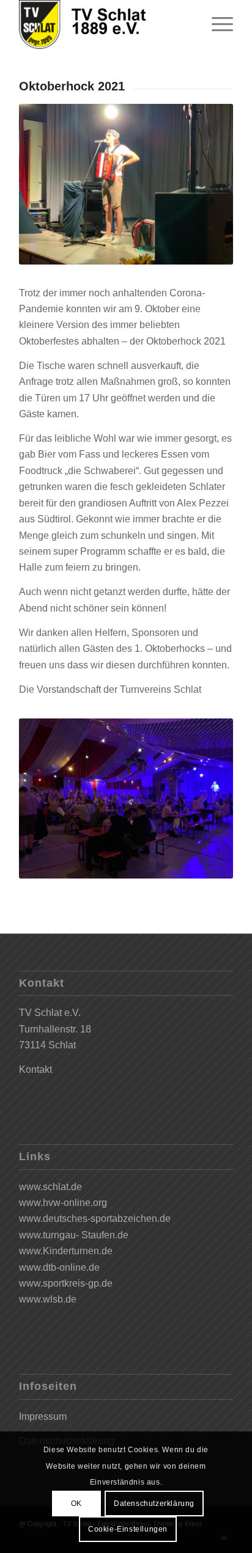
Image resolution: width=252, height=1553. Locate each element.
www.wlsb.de (47, 1299)
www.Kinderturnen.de (66, 1251)
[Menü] (216, 24)
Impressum (43, 1416)
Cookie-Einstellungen (128, 1529)
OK (76, 1503)
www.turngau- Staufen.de (73, 1235)
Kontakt (35, 1069)
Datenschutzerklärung (154, 1503)
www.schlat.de (50, 1187)
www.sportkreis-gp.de (66, 1283)
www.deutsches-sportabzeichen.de (95, 1218)
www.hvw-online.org (63, 1202)
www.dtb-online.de (59, 1267)
